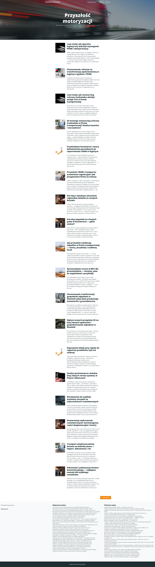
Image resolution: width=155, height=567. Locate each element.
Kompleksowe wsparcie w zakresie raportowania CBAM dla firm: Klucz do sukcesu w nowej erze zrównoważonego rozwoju (126, 540)
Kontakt (108, 2)
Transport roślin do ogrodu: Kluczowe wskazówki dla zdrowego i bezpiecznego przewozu (125, 513)
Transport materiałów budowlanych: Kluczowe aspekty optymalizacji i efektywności (123, 530)
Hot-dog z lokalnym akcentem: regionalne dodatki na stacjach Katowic (69, 516)
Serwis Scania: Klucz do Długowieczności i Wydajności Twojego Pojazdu (121, 551)
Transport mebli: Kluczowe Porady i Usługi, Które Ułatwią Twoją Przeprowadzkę (71, 545)
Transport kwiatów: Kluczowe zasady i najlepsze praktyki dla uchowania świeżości (123, 516)
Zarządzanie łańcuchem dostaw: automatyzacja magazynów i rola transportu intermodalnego (75, 549)
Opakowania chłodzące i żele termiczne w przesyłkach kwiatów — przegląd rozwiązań (124, 517)
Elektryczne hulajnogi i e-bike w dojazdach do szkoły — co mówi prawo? (121, 520)
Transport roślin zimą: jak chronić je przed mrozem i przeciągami (119, 523)
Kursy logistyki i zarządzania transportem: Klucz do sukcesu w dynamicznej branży (72, 540)
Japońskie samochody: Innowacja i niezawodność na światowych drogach (70, 551)
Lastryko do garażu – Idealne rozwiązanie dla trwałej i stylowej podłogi (120, 524)
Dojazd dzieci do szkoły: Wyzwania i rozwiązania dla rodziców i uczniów (121, 519)
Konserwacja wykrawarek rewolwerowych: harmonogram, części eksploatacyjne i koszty (73, 530)
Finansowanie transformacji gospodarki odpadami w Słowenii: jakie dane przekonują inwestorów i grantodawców (75, 522)
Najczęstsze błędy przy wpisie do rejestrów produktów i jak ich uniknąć (69, 526)
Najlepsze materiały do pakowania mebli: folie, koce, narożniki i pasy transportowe (72, 546)
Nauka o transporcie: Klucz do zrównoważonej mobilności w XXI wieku (69, 548)
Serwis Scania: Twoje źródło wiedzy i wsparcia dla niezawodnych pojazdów (121, 552)
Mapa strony (4, 509)
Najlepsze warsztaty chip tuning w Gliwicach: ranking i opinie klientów (69, 536)
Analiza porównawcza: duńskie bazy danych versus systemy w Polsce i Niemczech (71, 527)
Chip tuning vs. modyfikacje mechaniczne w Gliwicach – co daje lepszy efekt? (70, 535)
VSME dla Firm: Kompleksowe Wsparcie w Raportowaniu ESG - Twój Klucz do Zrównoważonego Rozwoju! (128, 545)
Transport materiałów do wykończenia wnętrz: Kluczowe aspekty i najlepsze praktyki (124, 508)
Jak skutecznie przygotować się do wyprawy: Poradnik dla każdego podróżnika (122, 549)
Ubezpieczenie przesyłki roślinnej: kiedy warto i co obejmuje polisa (119, 514)
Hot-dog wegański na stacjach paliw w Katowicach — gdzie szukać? (68, 517)
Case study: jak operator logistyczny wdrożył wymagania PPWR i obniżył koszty (71, 507)
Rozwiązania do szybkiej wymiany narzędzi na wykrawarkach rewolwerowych (70, 529)
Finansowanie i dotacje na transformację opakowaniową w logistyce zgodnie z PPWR (72, 508)
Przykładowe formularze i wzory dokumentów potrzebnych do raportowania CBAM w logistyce (75, 513)
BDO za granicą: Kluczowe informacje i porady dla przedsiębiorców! (120, 535)
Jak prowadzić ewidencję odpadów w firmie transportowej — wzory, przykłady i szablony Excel (75, 519)
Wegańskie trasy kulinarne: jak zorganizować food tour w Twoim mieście (121, 529)
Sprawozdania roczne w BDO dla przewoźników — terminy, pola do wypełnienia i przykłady (74, 520)
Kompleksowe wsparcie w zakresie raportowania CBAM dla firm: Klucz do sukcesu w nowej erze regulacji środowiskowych (128, 537)
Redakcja (101, 2)
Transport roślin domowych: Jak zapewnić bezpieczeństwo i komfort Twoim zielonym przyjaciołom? (127, 521)
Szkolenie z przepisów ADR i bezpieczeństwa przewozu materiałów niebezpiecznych (72, 542)
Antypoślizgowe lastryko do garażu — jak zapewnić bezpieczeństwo (120, 526)
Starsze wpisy (106, 497)
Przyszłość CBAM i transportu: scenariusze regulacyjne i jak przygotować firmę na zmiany (74, 514)
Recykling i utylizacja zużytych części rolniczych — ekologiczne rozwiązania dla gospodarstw (74, 539)
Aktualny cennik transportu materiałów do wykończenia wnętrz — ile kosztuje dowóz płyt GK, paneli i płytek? (127, 511)
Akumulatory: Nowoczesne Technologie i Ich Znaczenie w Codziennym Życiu (122, 554)
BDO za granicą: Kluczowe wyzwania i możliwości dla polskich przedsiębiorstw (122, 533)
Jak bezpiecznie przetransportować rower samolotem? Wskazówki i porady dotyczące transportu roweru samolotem (129, 547)
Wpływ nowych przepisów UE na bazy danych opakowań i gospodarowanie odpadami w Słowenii (75, 524)
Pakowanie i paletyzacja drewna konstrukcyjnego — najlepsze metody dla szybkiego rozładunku (75, 533)
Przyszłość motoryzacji (52, 2)
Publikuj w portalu (92, 2)
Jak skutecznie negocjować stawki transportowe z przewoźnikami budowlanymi (122, 532)
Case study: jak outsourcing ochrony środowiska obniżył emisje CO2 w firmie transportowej (74, 510)
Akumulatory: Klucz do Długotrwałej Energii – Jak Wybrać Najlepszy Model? (121, 555)
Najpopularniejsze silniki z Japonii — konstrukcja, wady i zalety (118, 507)
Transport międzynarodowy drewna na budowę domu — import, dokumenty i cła (71, 532)
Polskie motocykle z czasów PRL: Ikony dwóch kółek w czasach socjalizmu (121, 556)
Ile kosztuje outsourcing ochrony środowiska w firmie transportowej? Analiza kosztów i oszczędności (76, 511)
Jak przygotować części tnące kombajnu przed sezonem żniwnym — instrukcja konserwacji (74, 537)
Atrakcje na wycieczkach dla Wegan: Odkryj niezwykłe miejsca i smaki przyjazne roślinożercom (126, 527)
